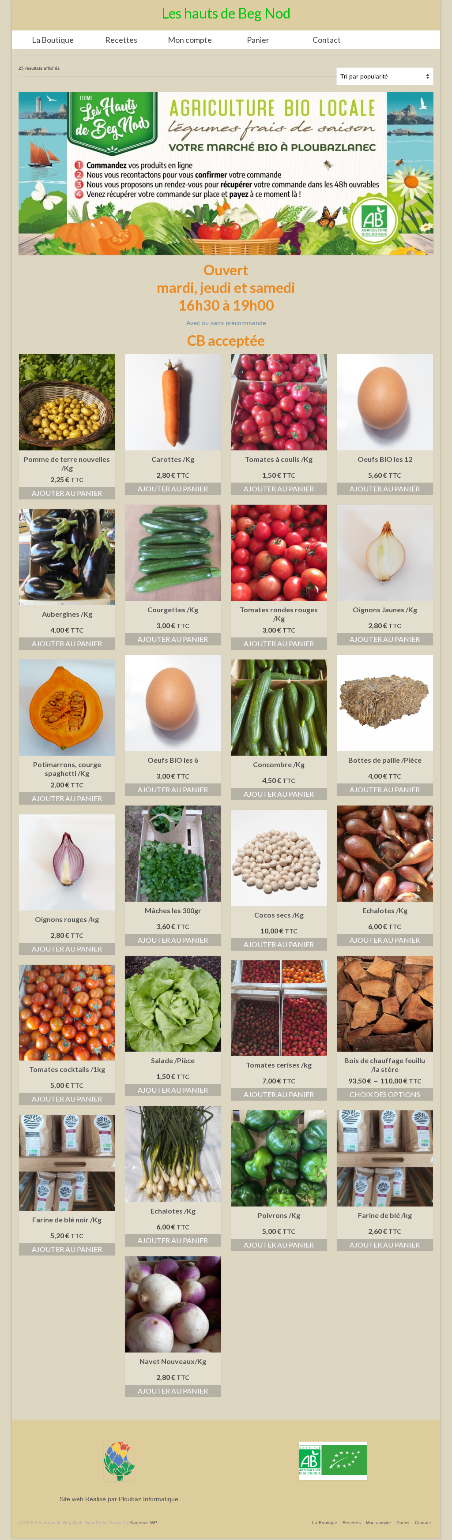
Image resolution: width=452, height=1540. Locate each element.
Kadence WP (143, 1522)
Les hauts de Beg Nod (226, 13)
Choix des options (385, 1094)
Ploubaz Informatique (148, 1499)
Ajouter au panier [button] (67, 493)
